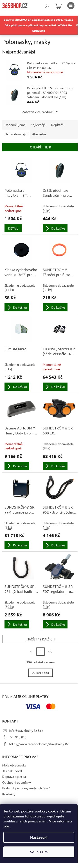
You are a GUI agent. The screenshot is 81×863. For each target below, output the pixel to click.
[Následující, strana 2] (40, 651)
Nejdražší (57, 125)
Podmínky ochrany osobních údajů (26, 788)
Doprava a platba (14, 776)
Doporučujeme (15, 125)
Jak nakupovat (12, 771)
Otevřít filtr (40, 147)
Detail (13, 228)
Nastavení (38, 837)
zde (6, 826)
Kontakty (8, 794)
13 (50, 652)
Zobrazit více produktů (38, 112)
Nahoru (42, 673)
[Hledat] (47, 5)
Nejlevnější (38, 125)
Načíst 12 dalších (41, 639)
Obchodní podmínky (16, 782)
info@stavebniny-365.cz (26, 730)
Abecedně (39, 134)
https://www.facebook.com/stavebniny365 (39, 744)
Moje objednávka (14, 765)
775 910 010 (18, 737)
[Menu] (70, 5)
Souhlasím (39, 851)
